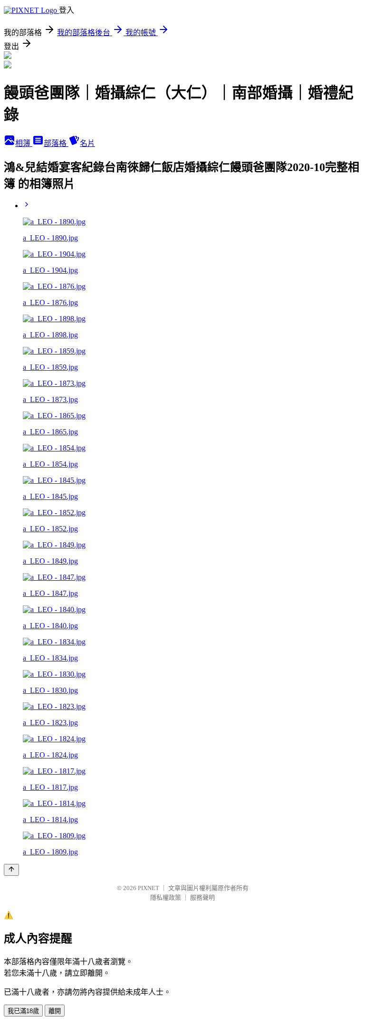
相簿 (23, 143)
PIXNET (148, 888)
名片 (87, 143)
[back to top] (11, 870)
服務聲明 (202, 897)
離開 (54, 1011)
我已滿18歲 (23, 1011)
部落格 (56, 143)
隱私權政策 (165, 897)
